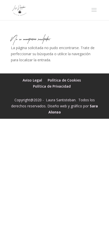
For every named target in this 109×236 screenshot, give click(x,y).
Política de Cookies (64, 80)
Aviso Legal (32, 80)
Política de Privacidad (52, 86)
